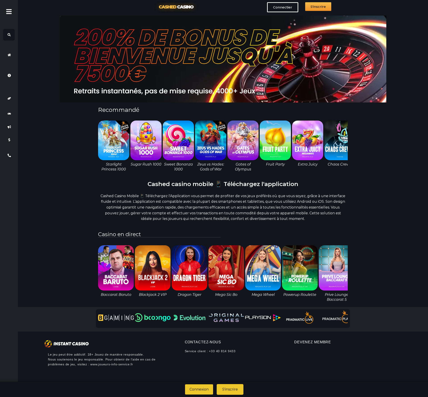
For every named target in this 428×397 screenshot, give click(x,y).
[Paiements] (9, 140)
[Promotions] (9, 126)
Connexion (199, 389)
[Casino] (9, 113)
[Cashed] (9, 54)
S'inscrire (230, 389)
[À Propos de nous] (9, 75)
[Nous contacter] (9, 155)
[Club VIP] (9, 98)
